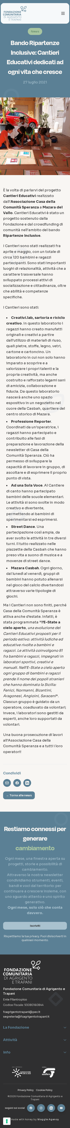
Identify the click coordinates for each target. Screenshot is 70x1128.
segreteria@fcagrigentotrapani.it (26, 1016)
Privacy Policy (26, 1090)
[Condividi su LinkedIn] (27, 783)
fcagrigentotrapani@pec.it (21, 1012)
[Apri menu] (63, 13)
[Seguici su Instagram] (41, 1108)
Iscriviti (35, 926)
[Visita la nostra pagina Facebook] (31, 1108)
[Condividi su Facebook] (17, 783)
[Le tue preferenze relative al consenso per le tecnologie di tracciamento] (6, 1121)
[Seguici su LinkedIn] (51, 1108)
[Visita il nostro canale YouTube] (61, 1108)
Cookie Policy (44, 1090)
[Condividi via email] (7, 783)
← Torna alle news (19, 795)
